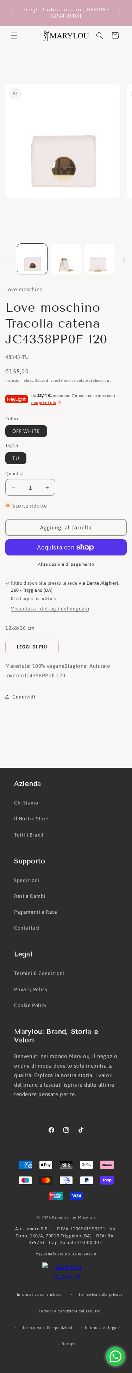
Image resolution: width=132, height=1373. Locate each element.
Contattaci (27, 928)
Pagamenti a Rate (35, 912)
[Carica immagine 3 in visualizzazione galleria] (99, 259)
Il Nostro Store (31, 818)
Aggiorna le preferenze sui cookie (66, 1253)
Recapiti (69, 1344)
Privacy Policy (31, 989)
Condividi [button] (23, 697)
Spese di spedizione (52, 381)
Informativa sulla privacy (98, 1294)
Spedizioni (26, 880)
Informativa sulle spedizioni (46, 1327)
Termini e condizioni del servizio (69, 1311)
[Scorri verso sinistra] (7, 260)
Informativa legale (102, 1327)
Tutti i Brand (29, 835)
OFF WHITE (26, 431)
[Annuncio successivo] (119, 13)
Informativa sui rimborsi (40, 1294)
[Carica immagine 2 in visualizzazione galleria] (66, 259)
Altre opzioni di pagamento (66, 564)
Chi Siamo (26, 803)
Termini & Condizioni (39, 973)
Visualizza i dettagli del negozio (50, 608)
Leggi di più (32, 647)
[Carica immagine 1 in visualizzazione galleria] (32, 259)
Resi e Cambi (29, 896)
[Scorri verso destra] (124, 260)
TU (15, 458)
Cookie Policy (30, 1005)
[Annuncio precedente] (13, 13)
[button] (14, 35)
